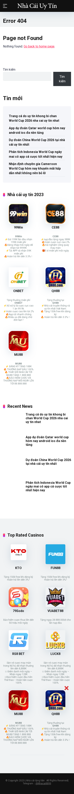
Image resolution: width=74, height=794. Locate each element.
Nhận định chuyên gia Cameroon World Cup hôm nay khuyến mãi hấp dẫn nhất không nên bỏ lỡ (35, 168)
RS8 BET (18, 654)
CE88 (55, 227)
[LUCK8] (55, 649)
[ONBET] (18, 286)
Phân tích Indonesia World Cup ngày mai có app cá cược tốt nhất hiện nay (35, 154)
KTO (18, 568)
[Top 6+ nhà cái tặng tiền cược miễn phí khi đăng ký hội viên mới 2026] (37, 6)
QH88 (56, 291)
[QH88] (55, 286)
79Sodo (18, 611)
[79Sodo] (18, 606)
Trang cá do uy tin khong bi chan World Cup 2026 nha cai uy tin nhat (34, 118)
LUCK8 (55, 654)
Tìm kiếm (9, 69)
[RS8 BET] (18, 649)
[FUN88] (55, 563)
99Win (18, 227)
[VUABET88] (55, 606)
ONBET (18, 291)
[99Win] (18, 222)
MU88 (18, 355)
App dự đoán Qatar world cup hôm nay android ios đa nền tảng (37, 130)
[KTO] (18, 559)
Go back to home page (39, 46)
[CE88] (55, 222)
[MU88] (18, 350)
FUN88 (55, 568)
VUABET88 (55, 611)
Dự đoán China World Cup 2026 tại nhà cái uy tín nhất (37, 142)
